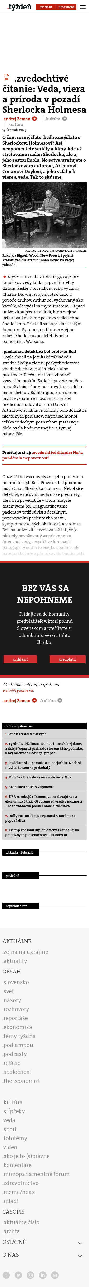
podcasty (15, 1054)
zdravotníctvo (21, 1183)
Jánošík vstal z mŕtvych (26, 734)
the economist (22, 1081)
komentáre (18, 1165)
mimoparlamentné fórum (37, 1174)
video (10, 1147)
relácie (12, 1063)
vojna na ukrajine (25, 952)
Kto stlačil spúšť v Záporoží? (29, 787)
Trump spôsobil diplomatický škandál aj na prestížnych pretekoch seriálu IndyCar (42, 832)
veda (9, 1120)
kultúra (13, 1102)
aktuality (15, 961)
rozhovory (16, 1009)
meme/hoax (19, 1192)
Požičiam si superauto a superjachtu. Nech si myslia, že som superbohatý (43, 765)
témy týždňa (20, 1036)
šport (10, 1129)
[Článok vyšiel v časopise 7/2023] (7, 77)
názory (12, 1000)
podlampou (18, 1045)
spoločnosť (17, 1072)
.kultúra (53, 119)
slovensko (16, 982)
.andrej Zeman (16, 119)
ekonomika (18, 1027)
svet (9, 991)
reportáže (16, 1018)
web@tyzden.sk (17, 690)
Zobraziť (26, 852)
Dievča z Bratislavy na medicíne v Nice (38, 777)
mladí (11, 1201)
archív (11, 1231)
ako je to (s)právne (27, 1156)
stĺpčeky (14, 1111)
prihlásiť (20, 659)
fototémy (15, 1138)
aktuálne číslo (21, 1222)
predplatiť (67, 659)
